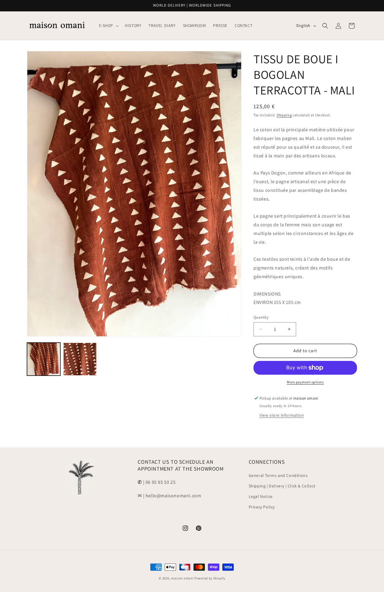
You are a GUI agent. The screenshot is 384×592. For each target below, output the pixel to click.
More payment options (305, 382)
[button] (108, 25)
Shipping (284, 115)
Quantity (261, 317)
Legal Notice (261, 496)
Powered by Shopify (209, 578)
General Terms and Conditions (278, 475)
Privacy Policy (262, 507)
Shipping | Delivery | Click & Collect (282, 486)
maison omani (182, 578)
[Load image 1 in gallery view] (43, 359)
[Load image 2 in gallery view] (80, 359)
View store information (282, 415)
